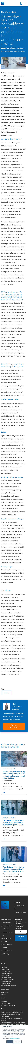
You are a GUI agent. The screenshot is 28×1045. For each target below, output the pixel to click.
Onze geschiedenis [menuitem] (5, 1003)
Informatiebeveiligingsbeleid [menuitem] (8, 1005)
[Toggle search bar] (17, 3)
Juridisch (6, 693)
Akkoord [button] (9, 1042)
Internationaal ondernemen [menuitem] (7, 979)
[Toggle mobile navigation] (25, 3)
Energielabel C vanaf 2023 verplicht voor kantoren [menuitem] (13, 1022)
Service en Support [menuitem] (7, 938)
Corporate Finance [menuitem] (5, 975)
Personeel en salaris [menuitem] (6, 981)
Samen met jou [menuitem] (4, 992)
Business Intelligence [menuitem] (6, 973)
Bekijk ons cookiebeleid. (14, 1038)
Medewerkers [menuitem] (4, 1001)
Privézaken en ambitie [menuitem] (6, 983)
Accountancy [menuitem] (4, 967)
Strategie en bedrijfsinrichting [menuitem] (8, 985)
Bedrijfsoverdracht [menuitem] (5, 971)
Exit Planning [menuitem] (5, 954)
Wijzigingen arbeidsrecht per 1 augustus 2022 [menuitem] (12, 1012)
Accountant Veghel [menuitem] (7, 950)
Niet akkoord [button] (17, 1042)
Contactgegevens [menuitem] (6, 922)
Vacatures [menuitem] (3, 994)
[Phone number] (21, 3)
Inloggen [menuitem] (4, 941)
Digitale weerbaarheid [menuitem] (6, 977)
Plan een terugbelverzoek (14, 726)
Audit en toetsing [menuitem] (5, 969)
